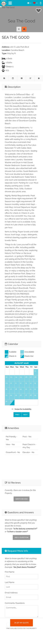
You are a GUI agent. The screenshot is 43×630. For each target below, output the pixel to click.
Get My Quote (22, 623)
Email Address (11, 593)
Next (25, 415)
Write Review (21, 499)
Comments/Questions (15, 603)
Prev (17, 415)
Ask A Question (21, 537)
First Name (9, 572)
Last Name (9, 582)
